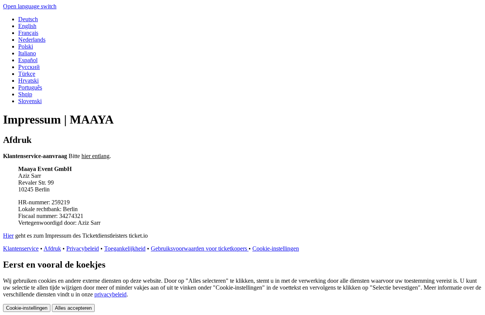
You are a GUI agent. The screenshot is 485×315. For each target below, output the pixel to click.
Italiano (27, 53)
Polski (25, 46)
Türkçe (26, 74)
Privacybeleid (82, 248)
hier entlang (95, 156)
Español (28, 60)
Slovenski (30, 101)
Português (30, 87)
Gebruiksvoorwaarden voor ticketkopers (200, 248)
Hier (8, 235)
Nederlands (31, 39)
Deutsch (28, 19)
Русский (29, 67)
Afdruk (52, 248)
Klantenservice (21, 248)
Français (28, 33)
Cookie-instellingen (275, 248)
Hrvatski (28, 80)
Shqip (25, 94)
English (27, 26)
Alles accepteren (73, 308)
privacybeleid (110, 294)
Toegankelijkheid (125, 248)
